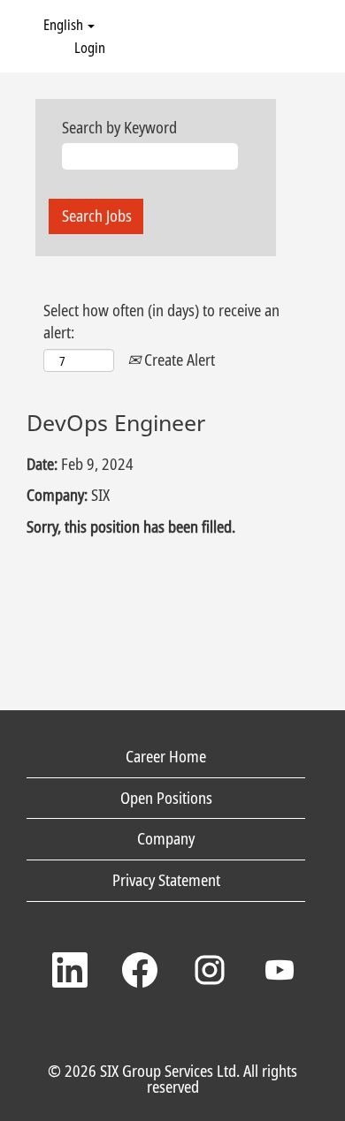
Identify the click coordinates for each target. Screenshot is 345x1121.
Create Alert (178, 359)
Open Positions (166, 797)
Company (166, 838)
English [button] (64, 24)
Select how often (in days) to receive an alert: (161, 321)
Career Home (166, 756)
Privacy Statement (166, 879)
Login (89, 47)
